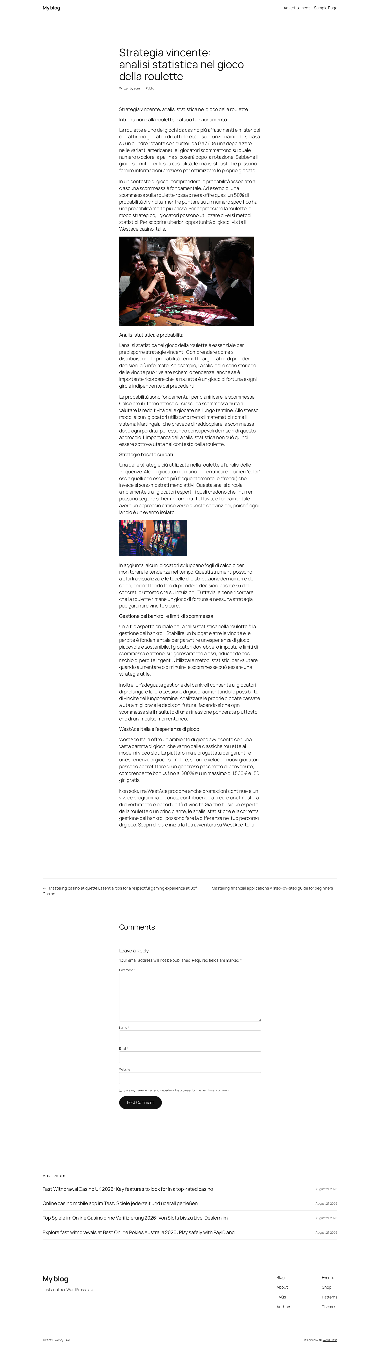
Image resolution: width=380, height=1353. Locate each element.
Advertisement (297, 7)
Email (123, 1048)
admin (138, 88)
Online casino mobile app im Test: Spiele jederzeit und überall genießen (120, 1203)
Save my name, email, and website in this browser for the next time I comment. (177, 1090)
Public (150, 88)
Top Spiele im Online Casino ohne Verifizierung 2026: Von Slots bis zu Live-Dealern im (135, 1218)
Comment (127, 970)
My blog (51, 7)
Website (124, 1069)
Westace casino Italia (142, 229)
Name (124, 1027)
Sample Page (325, 7)
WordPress (330, 1340)
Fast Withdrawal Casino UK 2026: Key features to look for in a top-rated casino (128, 1189)
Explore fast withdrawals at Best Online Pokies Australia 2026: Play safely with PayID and (139, 1232)
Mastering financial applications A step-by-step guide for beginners (272, 888)
